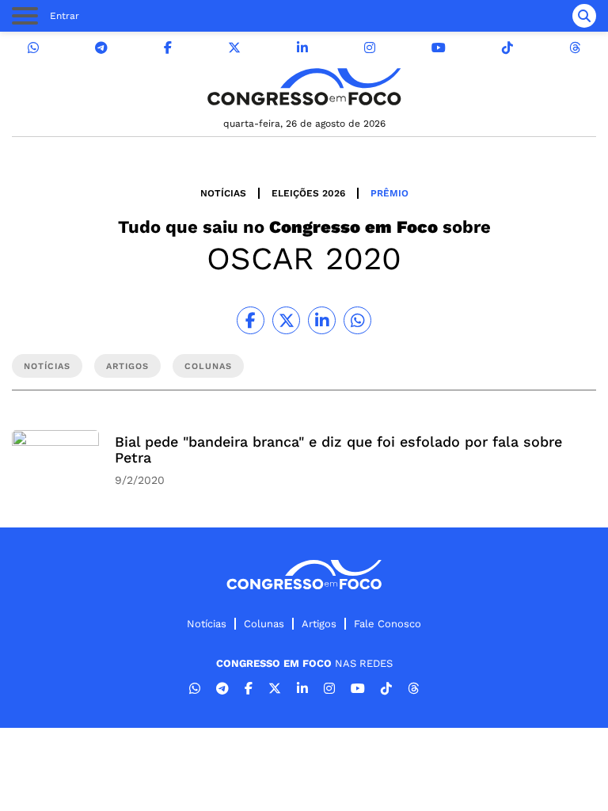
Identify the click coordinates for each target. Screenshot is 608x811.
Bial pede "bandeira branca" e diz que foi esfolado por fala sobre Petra (338, 449)
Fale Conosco (387, 624)
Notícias (223, 193)
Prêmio (389, 193)
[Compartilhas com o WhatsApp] (357, 320)
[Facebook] (168, 47)
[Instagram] (369, 47)
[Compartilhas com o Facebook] (250, 320)
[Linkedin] (302, 47)
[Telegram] (101, 47)
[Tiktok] (507, 47)
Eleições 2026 (308, 193)
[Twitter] (234, 47)
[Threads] (574, 47)
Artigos (319, 624)
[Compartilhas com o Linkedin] (322, 320)
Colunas (264, 624)
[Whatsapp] (33, 47)
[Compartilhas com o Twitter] (286, 320)
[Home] (304, 86)
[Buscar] (584, 16)
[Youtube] (438, 47)
